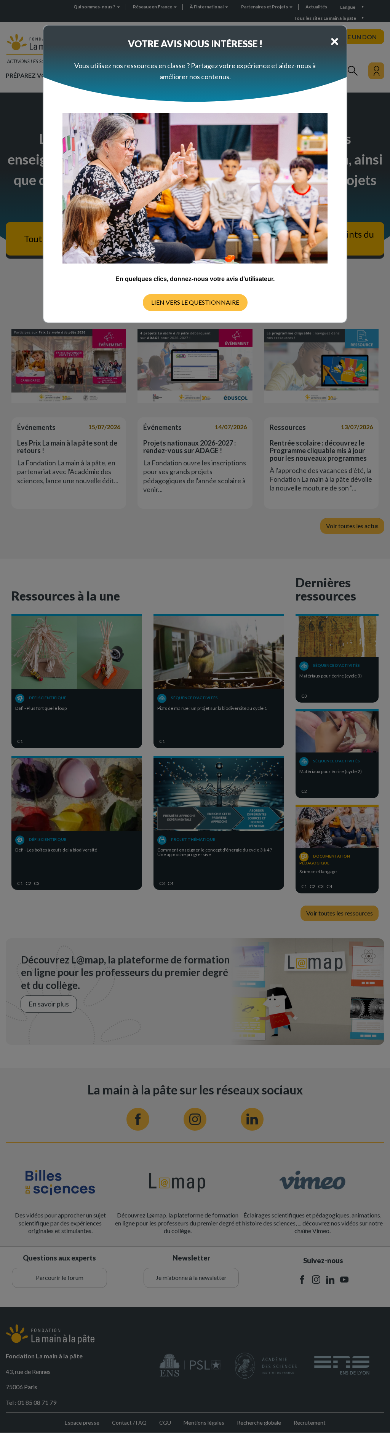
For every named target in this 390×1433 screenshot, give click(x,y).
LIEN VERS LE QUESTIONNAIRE (195, 302)
